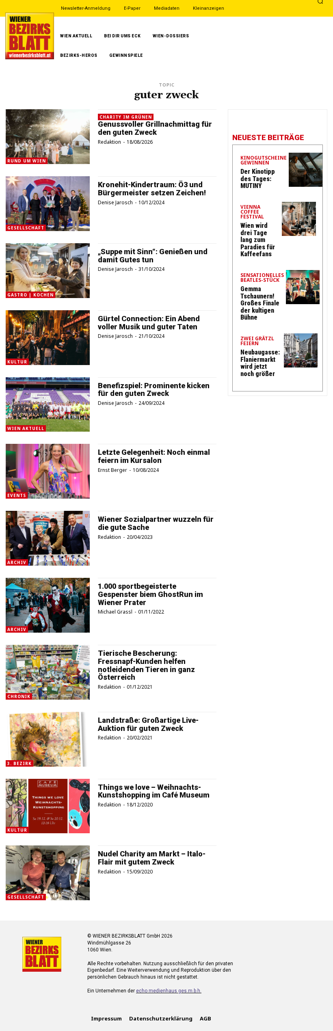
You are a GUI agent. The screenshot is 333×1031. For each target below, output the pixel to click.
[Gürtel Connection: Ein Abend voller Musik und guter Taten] (48, 337)
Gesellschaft (25, 228)
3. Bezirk (19, 763)
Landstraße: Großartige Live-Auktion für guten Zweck (148, 724)
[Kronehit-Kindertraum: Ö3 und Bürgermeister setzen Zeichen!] (48, 203)
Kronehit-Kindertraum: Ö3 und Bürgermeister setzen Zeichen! (152, 188)
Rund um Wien (26, 161)
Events (16, 495)
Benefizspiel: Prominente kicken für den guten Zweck (154, 389)
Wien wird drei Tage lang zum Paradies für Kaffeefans (257, 240)
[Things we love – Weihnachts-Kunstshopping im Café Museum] (48, 806)
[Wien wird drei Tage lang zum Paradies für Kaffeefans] (299, 219)
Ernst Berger (112, 470)
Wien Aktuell (25, 428)
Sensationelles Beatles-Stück (262, 278)
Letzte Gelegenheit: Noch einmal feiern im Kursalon (154, 456)
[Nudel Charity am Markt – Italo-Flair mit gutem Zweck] (48, 872)
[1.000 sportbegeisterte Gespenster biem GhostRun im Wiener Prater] (48, 605)
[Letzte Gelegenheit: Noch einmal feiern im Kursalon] (48, 471)
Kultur (17, 362)
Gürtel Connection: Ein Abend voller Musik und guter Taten (149, 322)
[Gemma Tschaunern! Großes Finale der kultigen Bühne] (303, 287)
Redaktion (109, 141)
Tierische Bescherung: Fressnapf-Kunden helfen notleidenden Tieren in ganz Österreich (146, 665)
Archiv (16, 562)
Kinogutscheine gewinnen (263, 161)
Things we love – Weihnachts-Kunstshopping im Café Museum (154, 791)
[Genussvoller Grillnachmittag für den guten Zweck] (48, 136)
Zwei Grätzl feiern (257, 341)
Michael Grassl (115, 611)
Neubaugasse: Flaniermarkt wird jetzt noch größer (260, 363)
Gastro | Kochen (30, 295)
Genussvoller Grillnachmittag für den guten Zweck (155, 128)
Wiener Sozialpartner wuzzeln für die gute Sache (156, 523)
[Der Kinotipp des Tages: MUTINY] (306, 170)
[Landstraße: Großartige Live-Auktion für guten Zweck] (48, 739)
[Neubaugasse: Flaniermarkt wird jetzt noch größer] (301, 350)
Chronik (18, 696)
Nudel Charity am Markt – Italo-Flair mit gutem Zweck (151, 857)
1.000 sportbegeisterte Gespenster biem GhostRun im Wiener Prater (150, 594)
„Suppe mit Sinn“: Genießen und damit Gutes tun (153, 255)
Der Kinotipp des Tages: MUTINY (257, 179)
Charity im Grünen (125, 117)
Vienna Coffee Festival (252, 212)
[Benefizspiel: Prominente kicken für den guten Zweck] (48, 404)
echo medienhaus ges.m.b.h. (168, 991)
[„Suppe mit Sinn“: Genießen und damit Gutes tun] (48, 270)
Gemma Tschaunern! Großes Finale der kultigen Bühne (259, 303)
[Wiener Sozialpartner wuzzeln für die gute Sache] (48, 538)
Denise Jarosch (115, 202)
